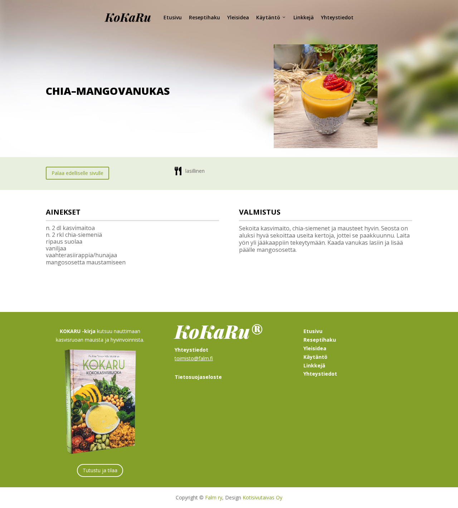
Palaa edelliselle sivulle (77, 173)
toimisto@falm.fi (194, 358)
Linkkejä (303, 17)
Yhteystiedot (337, 17)
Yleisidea (238, 17)
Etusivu (173, 17)
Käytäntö (268, 17)
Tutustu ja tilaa (100, 470)
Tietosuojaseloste (198, 376)
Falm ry (213, 497)
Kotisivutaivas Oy (262, 497)
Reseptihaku (204, 17)
